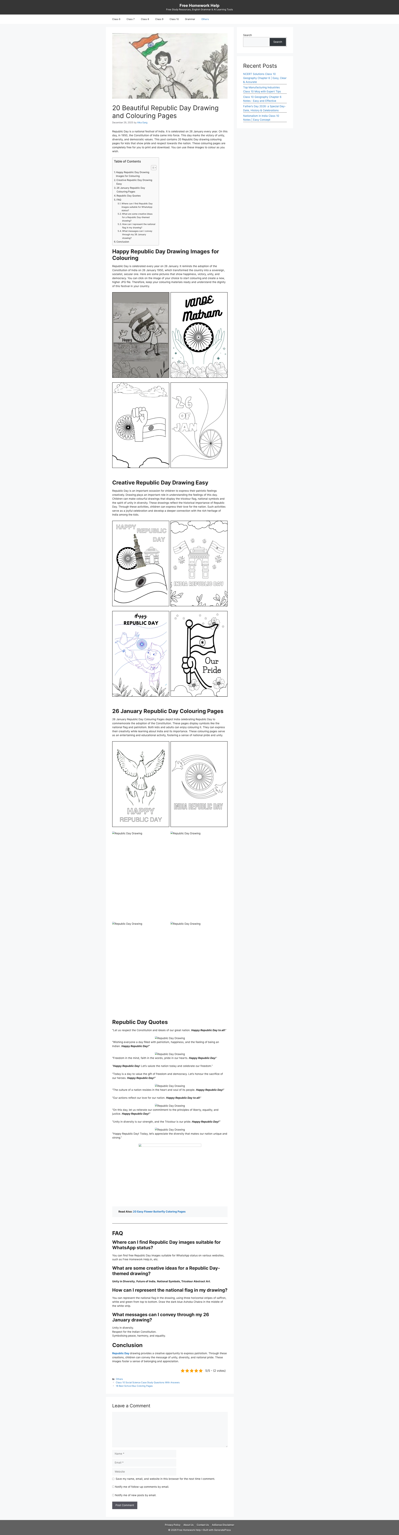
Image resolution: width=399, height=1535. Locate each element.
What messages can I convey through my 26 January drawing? (137, 234)
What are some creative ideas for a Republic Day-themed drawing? (137, 217)
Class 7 (131, 19)
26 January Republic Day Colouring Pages (131, 189)
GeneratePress (222, 1529)
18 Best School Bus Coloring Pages (134, 1386)
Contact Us (203, 1524)
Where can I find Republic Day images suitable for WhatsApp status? (137, 207)
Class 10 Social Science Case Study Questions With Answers (148, 1382)
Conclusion (122, 241)
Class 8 (145, 19)
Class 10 (174, 19)
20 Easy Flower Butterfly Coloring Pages (159, 1211)
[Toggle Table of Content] (152, 167)
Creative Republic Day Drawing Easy (134, 182)
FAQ (119, 199)
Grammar (190, 19)
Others (205, 19)
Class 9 (159, 19)
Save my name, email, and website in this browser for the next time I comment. (165, 1478)
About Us (188, 1524)
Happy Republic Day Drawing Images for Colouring (132, 174)
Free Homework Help (199, 5)
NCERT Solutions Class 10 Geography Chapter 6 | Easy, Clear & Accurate (264, 78)
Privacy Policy (172, 1524)
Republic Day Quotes (129, 195)
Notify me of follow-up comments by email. (142, 1486)
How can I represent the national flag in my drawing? (138, 226)
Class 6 (116, 19)
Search (247, 35)
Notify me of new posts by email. (135, 1495)
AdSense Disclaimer (223, 1524)
